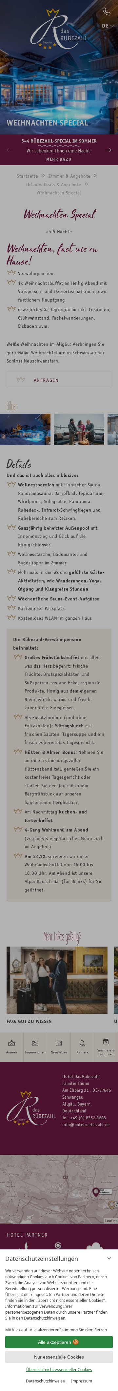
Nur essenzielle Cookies (59, 1357)
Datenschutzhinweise (45, 1381)
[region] (59, 1298)
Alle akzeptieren (54, 1342)
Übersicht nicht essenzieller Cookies (59, 1369)
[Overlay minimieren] (109, 1258)
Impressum (81, 1381)
